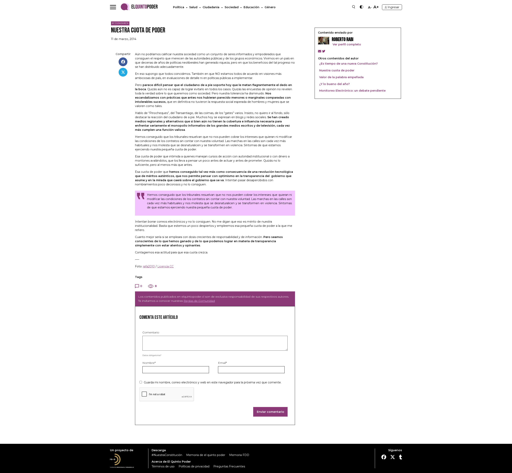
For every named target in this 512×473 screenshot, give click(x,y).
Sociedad (232, 7)
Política (178, 7)
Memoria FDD (239, 455)
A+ (376, 7)
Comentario (150, 332)
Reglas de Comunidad (199, 301)
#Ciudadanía (120, 23)
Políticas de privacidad (194, 466)
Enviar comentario (270, 412)
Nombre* (149, 363)
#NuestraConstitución (167, 455)
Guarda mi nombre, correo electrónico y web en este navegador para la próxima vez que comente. (212, 382)
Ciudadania (211, 7)
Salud (193, 7)
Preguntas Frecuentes (229, 466)
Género (270, 7)
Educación (251, 7)
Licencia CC (165, 266)
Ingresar (393, 7)
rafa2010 (149, 266)
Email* (222, 363)
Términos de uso (163, 466)
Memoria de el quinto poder (205, 455)
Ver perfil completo (346, 44)
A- (370, 7)
